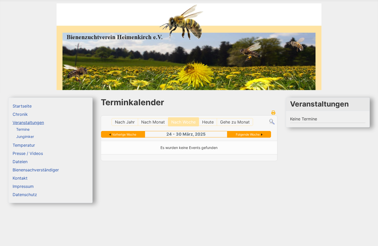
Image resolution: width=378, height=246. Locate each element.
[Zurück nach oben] (369, 236)
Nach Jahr (125, 122)
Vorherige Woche (124, 134)
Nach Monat (153, 122)
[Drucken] (273, 112)
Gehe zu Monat (235, 122)
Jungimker (25, 136)
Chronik (20, 114)
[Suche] (272, 121)
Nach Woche (183, 122)
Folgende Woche (248, 134)
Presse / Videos (28, 153)
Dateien (20, 161)
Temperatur (24, 145)
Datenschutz (25, 194)
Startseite (22, 106)
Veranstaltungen (28, 122)
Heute (208, 122)
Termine (23, 129)
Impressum (23, 186)
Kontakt (20, 178)
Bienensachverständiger (36, 169)
